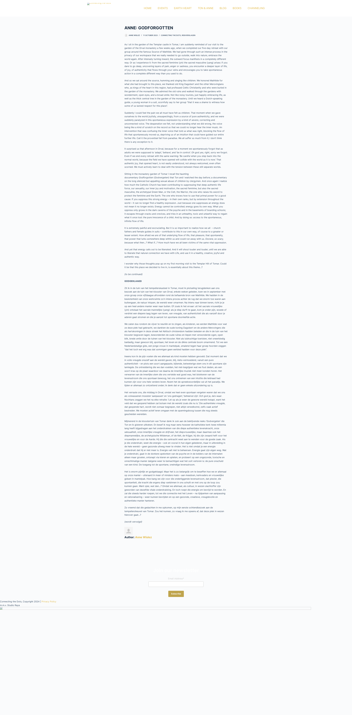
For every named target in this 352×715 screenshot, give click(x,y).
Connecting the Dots (171, 35)
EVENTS (163, 8)
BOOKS (237, 8)
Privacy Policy (49, 601)
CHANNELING (256, 8)
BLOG (223, 8)
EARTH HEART (183, 8)
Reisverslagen (188, 35)
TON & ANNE (205, 8)
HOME (148, 8)
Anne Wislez (143, 537)
